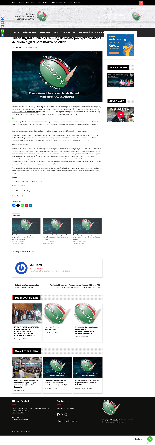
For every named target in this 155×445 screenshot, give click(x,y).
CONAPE (115, 420)
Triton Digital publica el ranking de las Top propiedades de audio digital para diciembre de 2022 (87, 237)
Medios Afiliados (43, 3)
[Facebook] (58, 414)
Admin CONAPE (19, 47)
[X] (62, 414)
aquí (84, 131)
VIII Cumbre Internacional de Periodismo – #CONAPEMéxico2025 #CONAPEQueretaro (86, 330)
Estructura (30, 3)
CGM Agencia (120, 422)
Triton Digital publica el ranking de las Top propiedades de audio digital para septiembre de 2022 (25, 237)
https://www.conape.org (36, 268)
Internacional (28, 252)
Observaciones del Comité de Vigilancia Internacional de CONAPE (87, 383)
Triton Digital (41, 107)
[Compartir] (2, 35)
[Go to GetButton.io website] (150, 443)
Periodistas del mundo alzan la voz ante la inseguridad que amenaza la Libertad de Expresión (26, 384)
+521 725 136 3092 (69, 408)
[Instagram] (65, 414)
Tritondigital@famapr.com (22, 196)
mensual (64, 109)
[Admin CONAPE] (21, 268)
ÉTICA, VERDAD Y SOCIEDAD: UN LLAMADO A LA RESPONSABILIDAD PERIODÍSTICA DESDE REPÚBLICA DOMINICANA (26, 331)
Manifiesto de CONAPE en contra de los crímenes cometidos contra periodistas (57, 383)
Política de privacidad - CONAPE (67, 421)
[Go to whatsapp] (150, 439)
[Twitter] (2, 22)
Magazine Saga (26, 431)
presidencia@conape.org (20, 419)
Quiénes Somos (18, 3)
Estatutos (68, 3)
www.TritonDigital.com (51, 164)
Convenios (78, 3)
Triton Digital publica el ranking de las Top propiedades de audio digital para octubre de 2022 (56, 237)
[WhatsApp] (2, 31)
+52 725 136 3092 (17, 417)
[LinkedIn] (2, 27)
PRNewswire (57, 3)
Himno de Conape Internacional (52, 328)
